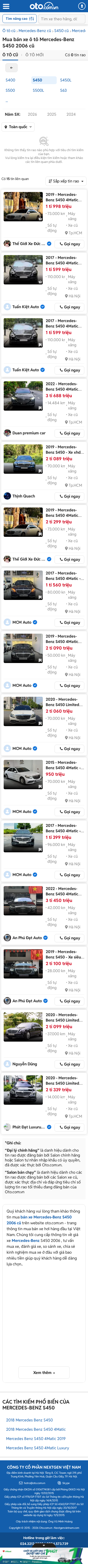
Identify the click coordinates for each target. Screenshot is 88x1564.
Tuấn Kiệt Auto (25, 306)
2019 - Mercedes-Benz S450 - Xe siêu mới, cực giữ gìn (63, 957)
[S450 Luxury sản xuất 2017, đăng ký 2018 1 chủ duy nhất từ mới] (23, 333)
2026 (32, 114)
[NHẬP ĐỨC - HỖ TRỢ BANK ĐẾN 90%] (23, 396)
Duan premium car (28, 433)
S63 (63, 90)
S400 (10, 80)
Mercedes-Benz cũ (35, 30)
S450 (37, 80)
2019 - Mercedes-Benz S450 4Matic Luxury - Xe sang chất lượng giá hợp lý (65, 202)
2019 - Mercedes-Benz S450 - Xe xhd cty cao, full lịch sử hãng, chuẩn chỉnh (63, 455)
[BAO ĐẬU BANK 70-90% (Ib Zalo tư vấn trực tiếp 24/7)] (23, 1090)
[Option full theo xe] (23, 711)
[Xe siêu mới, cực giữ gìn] (23, 964)
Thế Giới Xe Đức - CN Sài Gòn (29, 243)
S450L (65, 80)
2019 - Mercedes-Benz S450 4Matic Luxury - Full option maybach (63, 644)
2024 (71, 114)
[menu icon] (5, 6)
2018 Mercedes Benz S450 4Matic (36, 1429)
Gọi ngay (72, 244)
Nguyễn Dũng (24, 1064)
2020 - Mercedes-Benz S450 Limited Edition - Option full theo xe (63, 707)
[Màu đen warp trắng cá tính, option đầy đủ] (23, 774)
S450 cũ (61, 30)
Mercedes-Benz (26, 1240)
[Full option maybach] (23, 648)
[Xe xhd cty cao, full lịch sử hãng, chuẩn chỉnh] (23, 459)
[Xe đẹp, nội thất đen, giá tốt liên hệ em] (23, 900)
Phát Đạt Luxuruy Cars (29, 1127)
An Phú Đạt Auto (27, 937)
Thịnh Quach (23, 496)
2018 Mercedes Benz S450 (29, 1420)
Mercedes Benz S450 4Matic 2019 (36, 1438)
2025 (51, 114)
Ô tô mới (34, 54)
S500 (10, 90)
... (7, 100)
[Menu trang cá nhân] (82, 6)
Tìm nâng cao (16, 18)
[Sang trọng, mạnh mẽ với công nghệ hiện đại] (23, 837)
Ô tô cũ (8, 30)
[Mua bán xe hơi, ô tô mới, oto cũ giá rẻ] (44, 5)
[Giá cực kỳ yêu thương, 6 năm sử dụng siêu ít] (23, 1027)
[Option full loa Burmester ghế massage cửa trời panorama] (23, 585)
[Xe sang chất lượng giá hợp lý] (23, 206)
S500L (38, 90)
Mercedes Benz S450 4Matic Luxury (37, 1448)
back (11, 67)
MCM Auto (21, 622)
